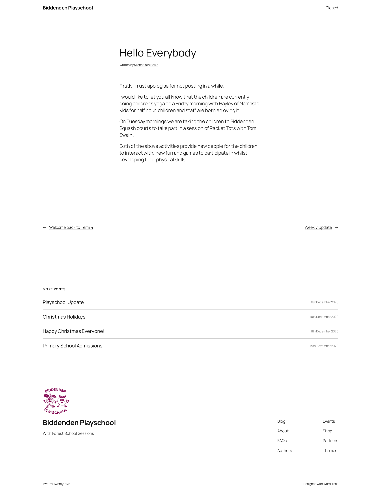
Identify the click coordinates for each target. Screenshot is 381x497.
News (154, 65)
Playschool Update (63, 302)
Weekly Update (318, 227)
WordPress (330, 484)
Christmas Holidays (64, 317)
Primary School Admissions (73, 346)
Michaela (140, 65)
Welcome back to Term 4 (71, 227)
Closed (332, 7)
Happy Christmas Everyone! (74, 331)
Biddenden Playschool (68, 7)
